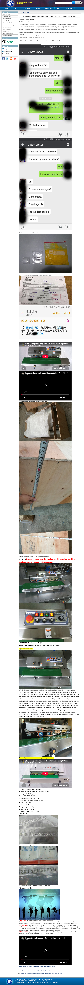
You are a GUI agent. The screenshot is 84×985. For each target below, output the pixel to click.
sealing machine (6, 20)
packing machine (7, 27)
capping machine (7, 16)
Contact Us (69, 8)
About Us (15, 8)
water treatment (6, 29)
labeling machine (7, 18)
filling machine (6, 14)
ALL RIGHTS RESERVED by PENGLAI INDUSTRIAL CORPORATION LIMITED (37, 966)
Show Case (26, 8)
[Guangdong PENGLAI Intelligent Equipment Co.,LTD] (11, 6)
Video (58, 8)
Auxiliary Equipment (7, 35)
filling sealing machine (8, 22)
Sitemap (51, 979)
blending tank (6, 31)
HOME (24, 12)
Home (6, 8)
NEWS (28, 12)
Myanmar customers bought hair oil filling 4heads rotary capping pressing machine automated (43, 970)
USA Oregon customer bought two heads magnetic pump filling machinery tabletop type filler (41, 973)
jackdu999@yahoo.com (45, 980)
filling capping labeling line (9, 25)
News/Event (48, 8)
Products (37, 8)
